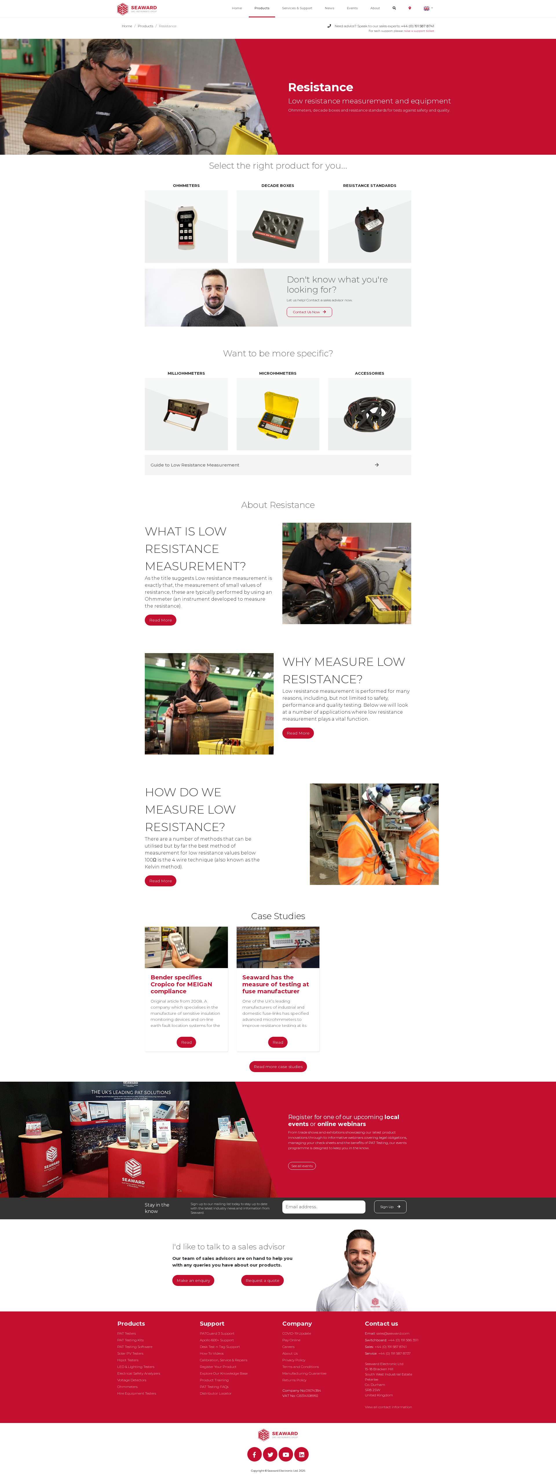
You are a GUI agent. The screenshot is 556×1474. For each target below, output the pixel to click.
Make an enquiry (193, 1280)
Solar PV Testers (130, 1353)
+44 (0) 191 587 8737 (394, 1353)
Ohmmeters (127, 1386)
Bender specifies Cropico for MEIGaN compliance (181, 984)
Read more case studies (278, 1066)
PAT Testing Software (134, 1346)
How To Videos (212, 1353)
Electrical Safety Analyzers (138, 1373)
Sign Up (387, 1207)
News (329, 8)
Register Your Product (218, 1366)
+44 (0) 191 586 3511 (403, 1340)
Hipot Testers (127, 1360)
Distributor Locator (216, 1393)
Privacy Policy (293, 1360)
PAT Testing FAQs (214, 1386)
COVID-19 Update (296, 1333)
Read (186, 1042)
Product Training (214, 1380)
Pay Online (291, 1340)
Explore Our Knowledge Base (224, 1373)
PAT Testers (126, 1333)
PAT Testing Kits (130, 1340)
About (375, 8)
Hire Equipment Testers (136, 1393)
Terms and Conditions (300, 1366)
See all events (302, 1166)
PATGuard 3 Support (217, 1333)
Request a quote (262, 1280)
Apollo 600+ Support (217, 1340)
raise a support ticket (419, 31)
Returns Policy (294, 1380)
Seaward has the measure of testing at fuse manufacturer (275, 984)
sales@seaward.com (392, 1333)
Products (262, 8)
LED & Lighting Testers (135, 1366)
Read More (160, 620)
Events (352, 8)
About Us (290, 1353)
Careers (288, 1346)
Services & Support (297, 8)
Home (237, 8)
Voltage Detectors (131, 1380)
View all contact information (388, 1407)
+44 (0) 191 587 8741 (391, 1346)
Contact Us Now (306, 312)
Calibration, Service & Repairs (223, 1360)
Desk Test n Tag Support (220, 1346)
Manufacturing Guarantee (304, 1373)
